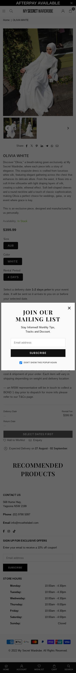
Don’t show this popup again (40, 362)
